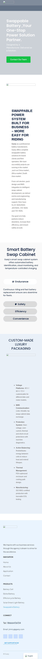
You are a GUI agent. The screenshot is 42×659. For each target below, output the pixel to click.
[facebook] (5, 636)
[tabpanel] (21, 293)
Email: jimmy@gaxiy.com (13, 629)
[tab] (20, 282)
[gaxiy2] (8, 2)
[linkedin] (21, 636)
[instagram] (16, 636)
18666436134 (14, 622)
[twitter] (10, 636)
